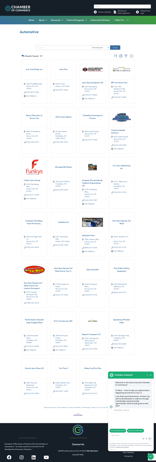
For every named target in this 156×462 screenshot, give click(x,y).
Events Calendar (75, 407)
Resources (56, 20)
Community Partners (100, 20)
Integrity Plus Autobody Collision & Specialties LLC (92, 183)
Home (31, 20)
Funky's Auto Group (32, 180)
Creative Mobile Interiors (118, 131)
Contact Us (95, 407)
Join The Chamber (106, 407)
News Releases (63, 407)
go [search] (116, 47)
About (42, 20)
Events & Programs (75, 20)
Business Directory (50, 407)
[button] (22, 56)
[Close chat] (150, 456)
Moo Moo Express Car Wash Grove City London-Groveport (33, 286)
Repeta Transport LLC (91, 334)
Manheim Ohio (88, 235)
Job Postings (86, 407)
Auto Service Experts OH (92, 82)
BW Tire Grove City (119, 82)
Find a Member (128, 452)
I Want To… (120, 20)
